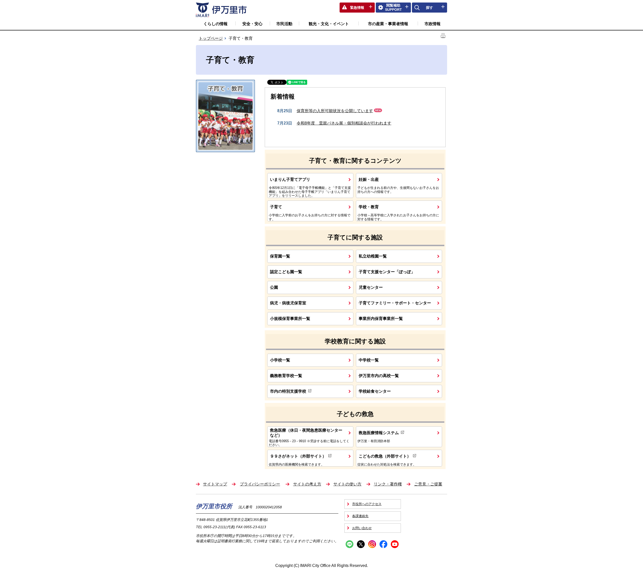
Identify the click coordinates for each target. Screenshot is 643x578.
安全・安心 (252, 24)
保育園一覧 (280, 256)
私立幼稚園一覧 (373, 256)
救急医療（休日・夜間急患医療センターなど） (306, 432)
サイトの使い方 (347, 484)
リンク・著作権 (388, 484)
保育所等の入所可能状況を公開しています (335, 111)
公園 (274, 287)
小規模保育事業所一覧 (290, 318)
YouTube (395, 544)
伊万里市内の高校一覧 (379, 375)
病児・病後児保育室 (288, 303)
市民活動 (284, 24)
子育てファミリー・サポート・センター (395, 303)
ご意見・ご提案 (428, 484)
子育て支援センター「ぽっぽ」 (387, 271)
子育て (276, 206)
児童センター (371, 287)
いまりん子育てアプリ (290, 179)
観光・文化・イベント (329, 24)
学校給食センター (375, 391)
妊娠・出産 (369, 179)
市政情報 (432, 24)
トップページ (211, 38)
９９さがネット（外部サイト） (298, 456)
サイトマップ (215, 484)
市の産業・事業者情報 (388, 24)
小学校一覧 (280, 360)
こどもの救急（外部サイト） (385, 456)
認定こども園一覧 (286, 271)
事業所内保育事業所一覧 (381, 318)
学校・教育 (369, 206)
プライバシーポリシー (260, 484)
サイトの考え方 (307, 484)
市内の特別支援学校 (288, 391)
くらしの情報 (215, 24)
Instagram (372, 544)
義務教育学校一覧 (286, 375)
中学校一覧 (369, 360)
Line (349, 544)
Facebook (383, 544)
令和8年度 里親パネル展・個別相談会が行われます (344, 123)
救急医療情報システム (379, 432)
